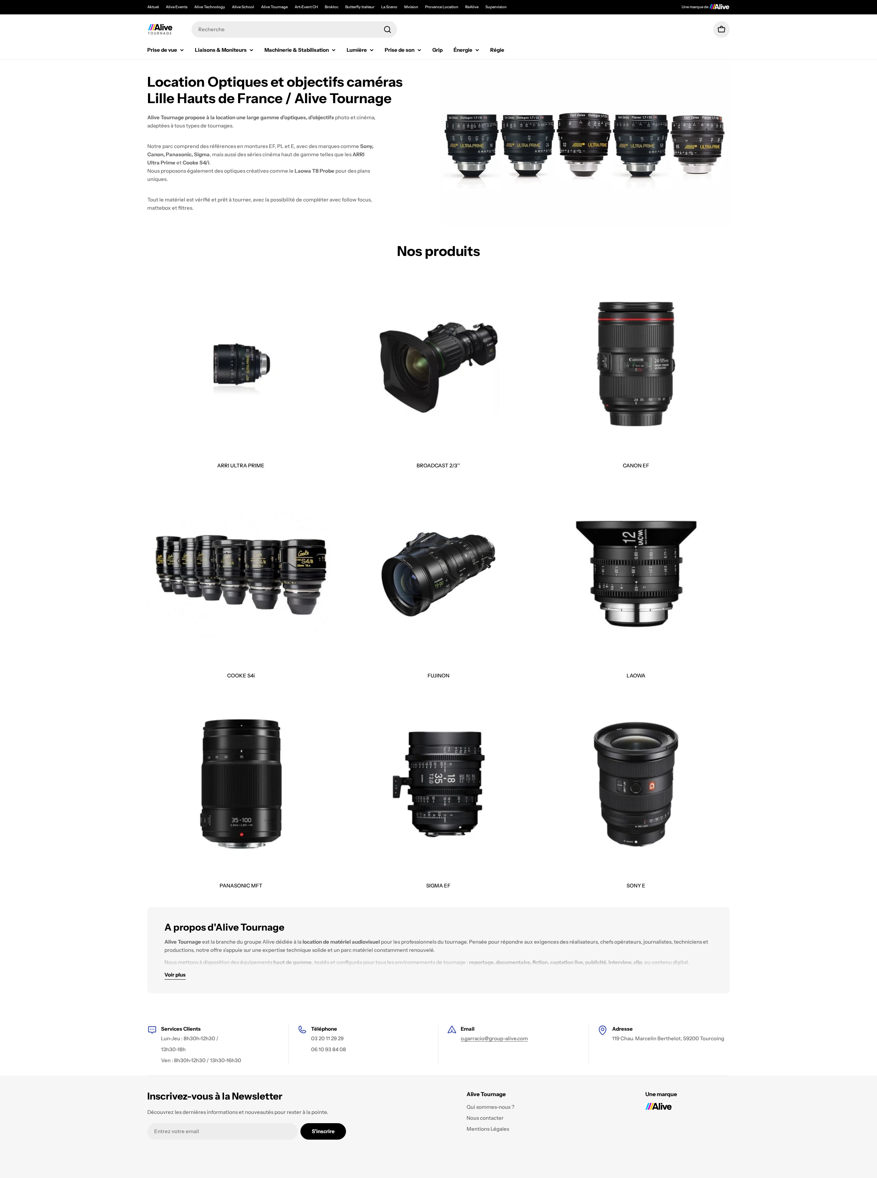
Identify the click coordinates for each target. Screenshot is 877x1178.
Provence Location (441, 6)
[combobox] (294, 29)
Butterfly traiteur (359, 6)
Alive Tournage (274, 6)
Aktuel (153, 6)
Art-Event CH (306, 6)
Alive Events (176, 6)
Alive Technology (209, 6)
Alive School (243, 6)
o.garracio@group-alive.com (494, 1038)
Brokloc (331, 6)
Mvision (411, 6)
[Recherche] (387, 29)
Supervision (496, 6)
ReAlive (472, 6)
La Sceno (389, 6)
